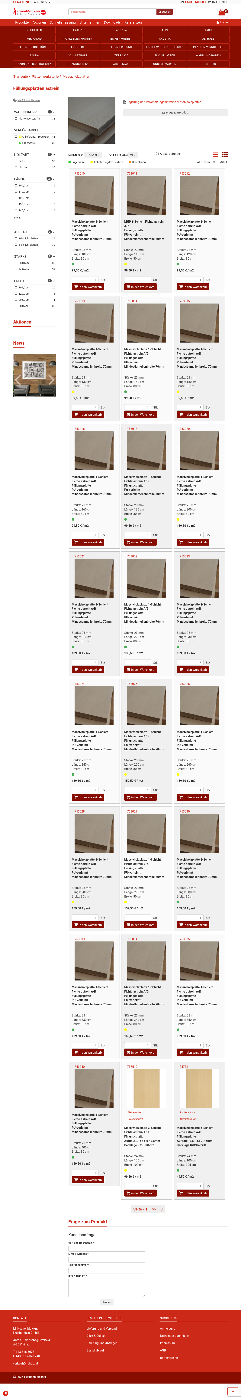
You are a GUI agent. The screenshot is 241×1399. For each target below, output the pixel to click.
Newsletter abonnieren (175, 1336)
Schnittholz (77, 55)
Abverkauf (121, 63)
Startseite (20, 76)
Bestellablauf (95, 1350)
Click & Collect (96, 1336)
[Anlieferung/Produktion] (92, 162)
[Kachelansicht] (225, 156)
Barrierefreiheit (169, 1358)
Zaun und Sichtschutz (34, 63)
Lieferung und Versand (102, 1328)
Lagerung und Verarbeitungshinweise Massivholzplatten (164, 102)
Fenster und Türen (34, 46)
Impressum (167, 1343)
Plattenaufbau (135, 1112)
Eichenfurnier (121, 38)
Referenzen (133, 22)
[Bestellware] (130, 162)
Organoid (34, 38)
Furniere (78, 46)
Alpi (165, 30)
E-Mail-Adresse (78, 1254)
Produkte (22, 22)
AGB (163, 1350)
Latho (77, 30)
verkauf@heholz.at (25, 1363)
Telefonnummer (78, 1264)
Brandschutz (78, 63)
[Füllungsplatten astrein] (93, 120)
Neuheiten (34, 30)
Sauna (34, 55)
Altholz (208, 38)
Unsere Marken (164, 63)
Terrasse (121, 55)
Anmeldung (167, 1328)
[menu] (120, 47)
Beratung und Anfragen (102, 1343)
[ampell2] (125, 264)
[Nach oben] (232, 1391)
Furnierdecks (121, 46)
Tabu (208, 30)
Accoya (121, 30)
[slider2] (34, 375)
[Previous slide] (18, 373)
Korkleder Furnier (77, 38)
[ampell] (73, 264)
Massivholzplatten (76, 76)
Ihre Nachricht (77, 1275)
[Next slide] (51, 373)
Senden (106, 1302)
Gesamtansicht (135, 1119)
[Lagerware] (70, 162)
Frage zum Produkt (177, 112)
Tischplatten (165, 55)
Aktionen (39, 22)
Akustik (165, 38)
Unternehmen (89, 22)
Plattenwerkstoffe (208, 46)
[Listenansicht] (215, 156)
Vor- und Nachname (81, 1243)
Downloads (112, 22)
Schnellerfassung (63, 22)
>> (154, 1209)
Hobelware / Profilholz (164, 46)
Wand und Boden (208, 55)
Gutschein (208, 63)
